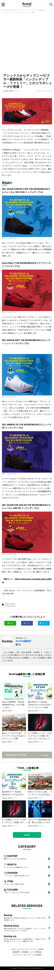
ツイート (45, 623)
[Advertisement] (27, 44)
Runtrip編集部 (23, 641)
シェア (27, 623)
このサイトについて (17, 949)
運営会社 (39, 952)
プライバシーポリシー (22, 955)
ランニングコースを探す (35, 949)
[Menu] (3, 4)
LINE (11, 623)
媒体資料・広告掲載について (23, 952)
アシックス (10, 605)
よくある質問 (36, 955)
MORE (45, 755)
